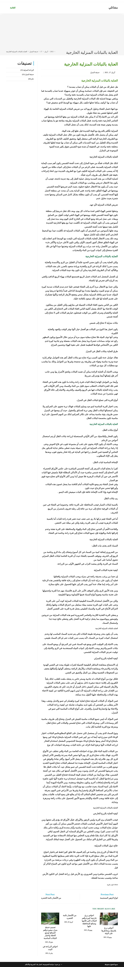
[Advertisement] (62, 32)
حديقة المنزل (95, 72)
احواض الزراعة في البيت (50, 947)
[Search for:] (8, 8)
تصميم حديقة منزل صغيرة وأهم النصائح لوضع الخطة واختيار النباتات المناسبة (50, 932)
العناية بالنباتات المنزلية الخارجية (16, 51)
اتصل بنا (39, 964)
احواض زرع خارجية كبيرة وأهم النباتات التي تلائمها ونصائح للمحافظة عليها (89, 920)
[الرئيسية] (56, 51)
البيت (112, 884)
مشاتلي (113, 7)
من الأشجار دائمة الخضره (69, 916)
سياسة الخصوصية (48, 964)
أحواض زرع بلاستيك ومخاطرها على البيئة (108, 930)
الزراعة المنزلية (28, 70)
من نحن (58, 964)
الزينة (108, 884)
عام (32, 79)
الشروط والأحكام (30, 964)
